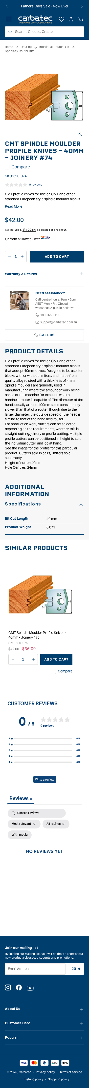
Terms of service (71, 1072)
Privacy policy (45, 1072)
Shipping (29, 229)
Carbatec (25, 1072)
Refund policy (34, 1079)
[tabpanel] (44, 857)
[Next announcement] (82, 6)
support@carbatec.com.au (58, 322)
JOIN (76, 969)
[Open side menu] (8, 19)
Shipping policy (58, 1079)
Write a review (44, 779)
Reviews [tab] (20, 798)
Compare (20, 166)
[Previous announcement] (6, 6)
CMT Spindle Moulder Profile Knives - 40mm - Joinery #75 (37, 635)
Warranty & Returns (21, 274)
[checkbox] (20, 834)
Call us (47, 335)
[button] (81, 19)
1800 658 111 (50, 315)
